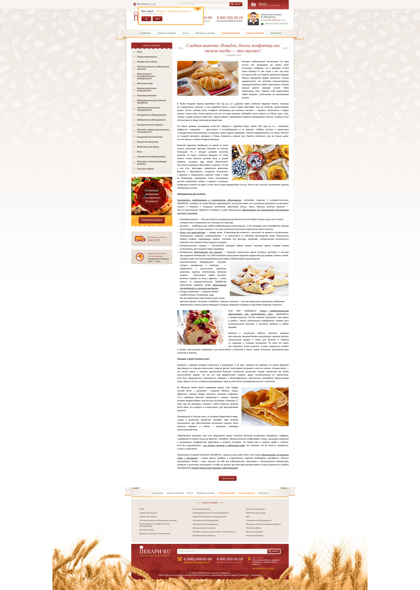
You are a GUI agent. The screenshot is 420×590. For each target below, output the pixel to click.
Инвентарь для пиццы (148, 147)
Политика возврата (254, 535)
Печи (139, 52)
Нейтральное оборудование (151, 120)
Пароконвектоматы (147, 57)
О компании (145, 33)
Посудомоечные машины (150, 125)
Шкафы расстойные (147, 62)
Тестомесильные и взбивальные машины (153, 68)
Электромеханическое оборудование (148, 109)
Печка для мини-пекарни (192, 232)
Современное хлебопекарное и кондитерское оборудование (209, 200)
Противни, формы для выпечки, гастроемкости (153, 131)
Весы (139, 152)
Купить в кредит (254, 33)
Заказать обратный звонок (197, 562)
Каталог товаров (167, 33)
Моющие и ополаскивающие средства (152, 162)
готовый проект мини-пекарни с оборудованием (214, 468)
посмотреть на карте (263, 568)
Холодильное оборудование (151, 115)
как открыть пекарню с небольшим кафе (224, 445)
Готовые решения (231, 33)
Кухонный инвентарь (147, 142)
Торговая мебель (145, 169)
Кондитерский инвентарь (150, 137)
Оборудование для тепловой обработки (151, 101)
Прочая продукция (254, 532)
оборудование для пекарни (208, 252)
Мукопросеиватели (147, 95)
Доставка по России (157, 238)
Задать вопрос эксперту (276, 23)
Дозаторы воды (145, 83)
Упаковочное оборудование (151, 157)
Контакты (275, 33)
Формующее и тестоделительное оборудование (146, 76)
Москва (152, 4)
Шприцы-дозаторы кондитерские (146, 89)
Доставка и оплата (205, 33)
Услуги (185, 33)
